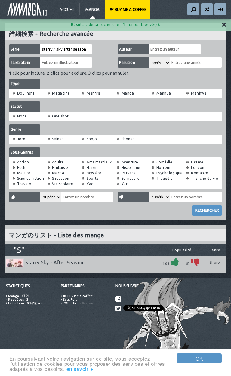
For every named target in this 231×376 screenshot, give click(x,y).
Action (23, 162)
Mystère (94, 173)
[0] (195, 261)
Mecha (58, 173)
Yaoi (91, 184)
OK (199, 358)
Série (15, 49)
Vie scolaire (62, 184)
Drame (197, 162)
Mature (24, 173)
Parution (127, 62)
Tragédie (164, 178)
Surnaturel (131, 178)
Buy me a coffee (130, 9)
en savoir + (80, 368)
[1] (175, 261)
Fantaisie (60, 167)
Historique (131, 167)
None (22, 116)
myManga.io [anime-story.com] (27, 9)
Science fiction (30, 178)
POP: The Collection (78, 303)
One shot (60, 116)
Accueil (67, 9)
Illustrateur (21, 62)
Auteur (125, 49)
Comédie (164, 162)
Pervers (128, 173)
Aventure (130, 162)
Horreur (163, 167)
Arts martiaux (99, 162)
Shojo (92, 139)
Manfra (93, 93)
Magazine (61, 93)
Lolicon (198, 167)
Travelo (24, 184)
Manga (92, 9)
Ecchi (22, 167)
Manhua (163, 93)
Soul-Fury (69, 299)
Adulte (58, 162)
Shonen (128, 139)
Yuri (125, 184)
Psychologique (169, 173)
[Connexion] (220, 9)
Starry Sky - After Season (54, 262)
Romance (199, 173)
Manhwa (198, 93)
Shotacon (60, 178)
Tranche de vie (204, 178)
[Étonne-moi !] (207, 9)
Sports (92, 178)
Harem (93, 167)
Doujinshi (25, 93)
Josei (22, 139)
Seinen (58, 139)
